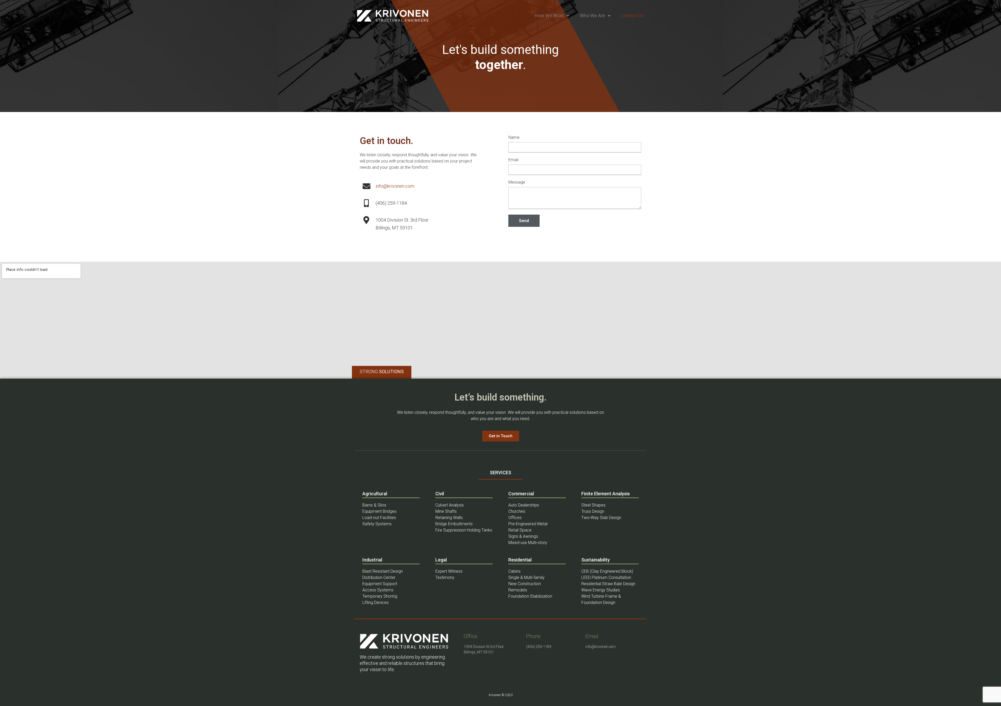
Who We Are (592, 15)
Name (514, 137)
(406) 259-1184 (538, 647)
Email (513, 160)
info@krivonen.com (395, 186)
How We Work (549, 15)
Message (516, 182)
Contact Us (632, 15)
